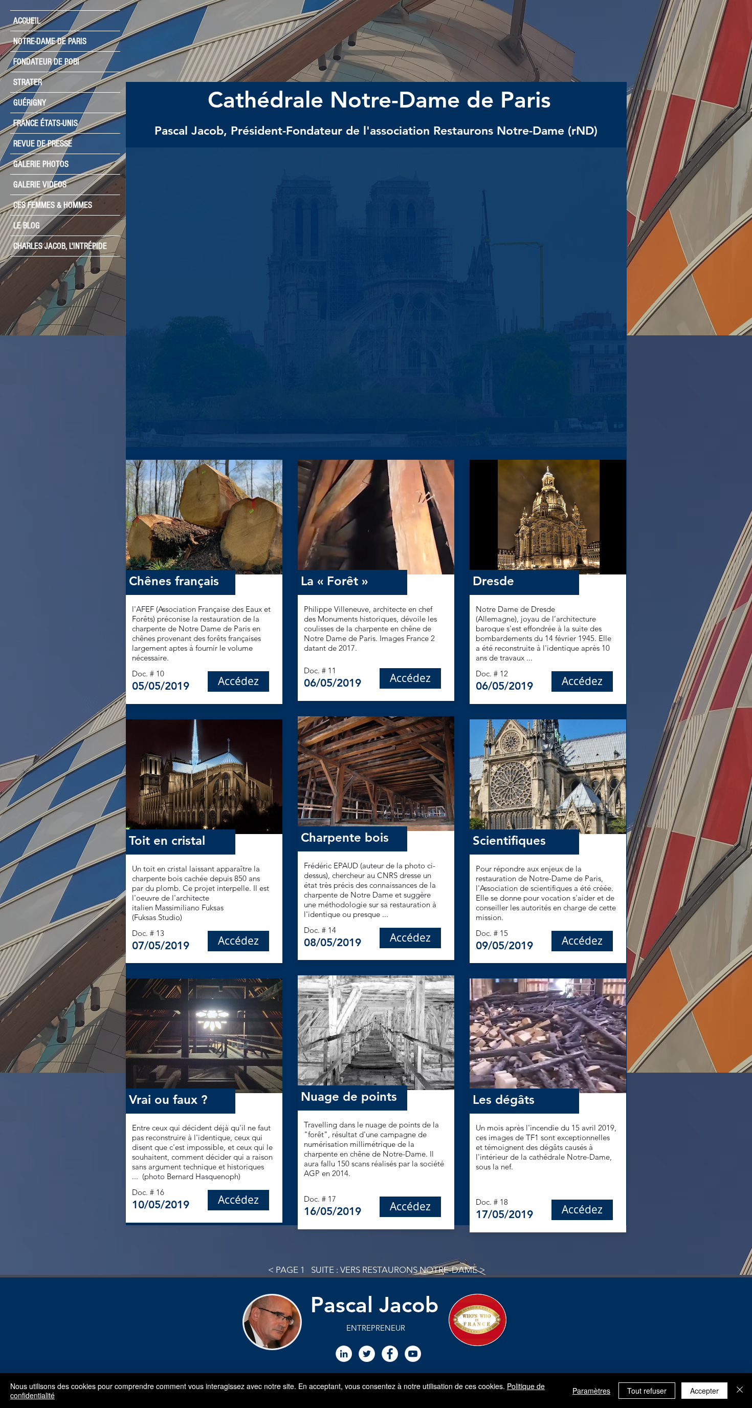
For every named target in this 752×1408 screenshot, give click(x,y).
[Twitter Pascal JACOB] (367, 1354)
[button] (376, 297)
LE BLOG (26, 225)
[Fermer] (740, 1390)
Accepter (704, 1390)
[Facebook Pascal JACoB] (390, 1354)
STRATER (27, 82)
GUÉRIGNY (29, 103)
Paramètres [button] (591, 1390)
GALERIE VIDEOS (40, 184)
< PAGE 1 (286, 1270)
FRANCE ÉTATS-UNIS (45, 123)
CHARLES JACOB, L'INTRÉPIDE (60, 246)
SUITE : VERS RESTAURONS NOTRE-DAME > (398, 1270)
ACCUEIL (26, 21)
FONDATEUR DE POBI (46, 62)
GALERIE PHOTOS (41, 164)
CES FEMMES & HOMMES (52, 205)
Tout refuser (647, 1390)
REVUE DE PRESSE (42, 143)
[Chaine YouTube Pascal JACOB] (413, 1354)
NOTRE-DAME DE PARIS (49, 41)
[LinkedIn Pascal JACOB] (344, 1354)
